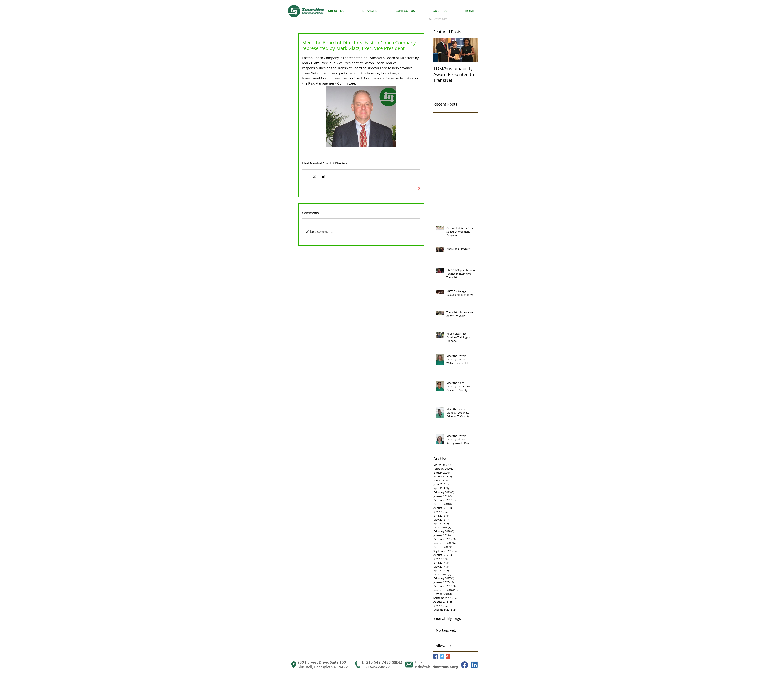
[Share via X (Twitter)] (314, 176)
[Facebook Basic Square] (435, 656)
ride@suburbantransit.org (436, 666)
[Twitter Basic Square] (442, 656)
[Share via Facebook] (304, 176)
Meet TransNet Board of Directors (324, 163)
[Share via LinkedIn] (324, 176)
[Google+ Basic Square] (448, 656)
